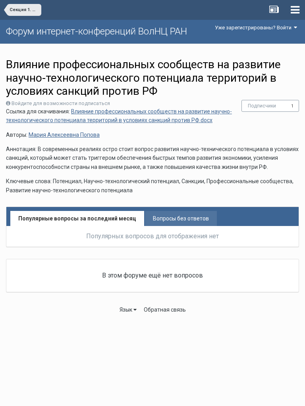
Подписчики (262, 106)
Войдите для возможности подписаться (61, 103)
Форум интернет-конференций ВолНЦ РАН (96, 31)
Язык (126, 309)
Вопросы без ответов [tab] (181, 218)
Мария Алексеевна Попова (64, 135)
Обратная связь (165, 309)
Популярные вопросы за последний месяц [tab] (77, 218)
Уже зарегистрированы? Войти (254, 28)
